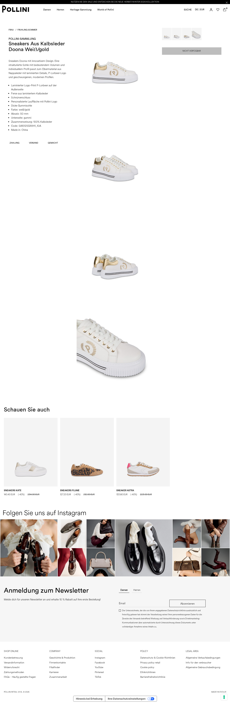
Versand (33, 143)
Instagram (100, 657)
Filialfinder (54, 667)
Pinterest (99, 672)
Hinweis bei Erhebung (89, 698)
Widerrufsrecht (12, 667)
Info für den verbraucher (198, 662)
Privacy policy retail (150, 662)
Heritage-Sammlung (80, 10)
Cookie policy (147, 667)
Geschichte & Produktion (62, 657)
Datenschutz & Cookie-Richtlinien (157, 657)
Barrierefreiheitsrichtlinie (152, 677)
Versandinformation (14, 662)
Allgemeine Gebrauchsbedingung (203, 667)
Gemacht (53, 143)
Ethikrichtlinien (148, 672)
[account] (211, 9)
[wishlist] (218, 9)
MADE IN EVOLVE (218, 692)
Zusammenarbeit (58, 677)
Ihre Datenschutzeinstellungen (126, 698)
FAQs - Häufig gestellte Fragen (20, 677)
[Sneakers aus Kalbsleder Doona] (115, 96)
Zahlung (14, 143)
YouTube (99, 667)
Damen (47, 10)
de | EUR (199, 9)
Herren (60, 10)
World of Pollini (105, 10)
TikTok (98, 677)
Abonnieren (187, 604)
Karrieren (54, 672)
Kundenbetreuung (13, 657)
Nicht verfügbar (192, 51)
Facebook (100, 662)
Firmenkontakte (57, 662)
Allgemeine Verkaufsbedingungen (203, 657)
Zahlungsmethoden (14, 672)
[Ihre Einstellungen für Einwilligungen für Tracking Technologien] (224, 697)
